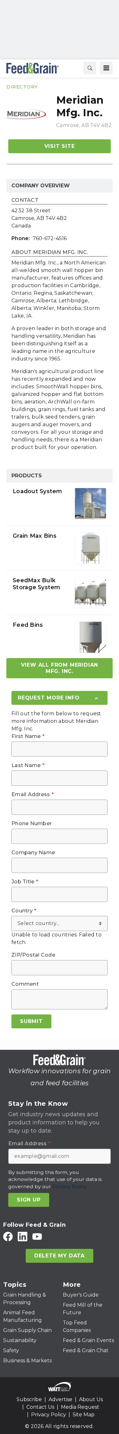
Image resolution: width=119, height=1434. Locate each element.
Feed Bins (28, 624)
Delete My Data (59, 1256)
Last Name (27, 765)
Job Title (24, 881)
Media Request (80, 1407)
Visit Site (59, 146)
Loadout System (37, 491)
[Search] (89, 68)
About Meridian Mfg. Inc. (49, 252)
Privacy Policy (48, 1415)
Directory (22, 87)
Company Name (33, 852)
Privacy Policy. (69, 1186)
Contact (24, 200)
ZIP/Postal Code (33, 955)
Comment (25, 984)
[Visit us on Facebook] (8, 1236)
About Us (91, 1399)
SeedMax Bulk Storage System (36, 583)
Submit (31, 1021)
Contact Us (40, 1407)
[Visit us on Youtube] (37, 1236)
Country (23, 910)
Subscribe (29, 1399)
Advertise (60, 1399)
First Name (27, 736)
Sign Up (29, 1200)
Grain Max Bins (35, 535)
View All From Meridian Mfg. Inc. (59, 668)
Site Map (84, 1415)
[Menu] (106, 68)
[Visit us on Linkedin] (22, 1236)
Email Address (32, 794)
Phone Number (31, 823)
